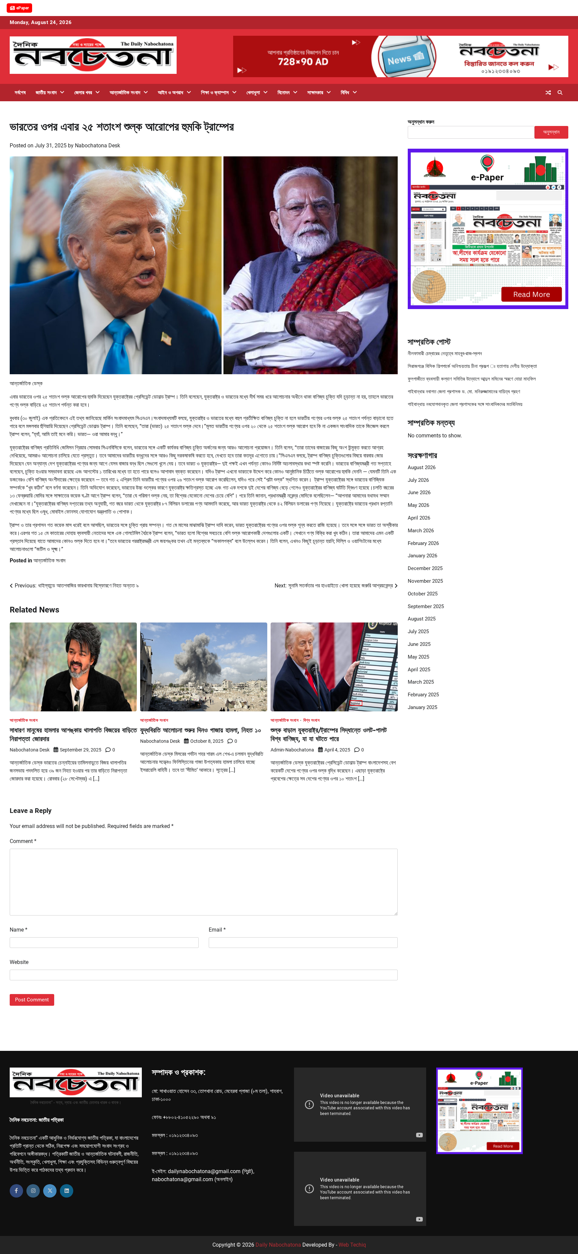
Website (19, 962)
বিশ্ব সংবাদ (311, 720)
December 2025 (425, 568)
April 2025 (419, 670)
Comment (23, 841)
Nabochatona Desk (97, 145)
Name (18, 930)
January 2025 (422, 707)
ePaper (22, 8)
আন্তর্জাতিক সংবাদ (125, 93)
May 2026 (418, 505)
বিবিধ (345, 93)
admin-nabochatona (292, 749)
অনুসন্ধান (551, 132)
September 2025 (426, 606)
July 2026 (418, 480)
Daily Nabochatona (278, 1245)
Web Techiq (352, 1245)
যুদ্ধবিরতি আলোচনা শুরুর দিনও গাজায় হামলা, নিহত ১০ (200, 730)
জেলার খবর (83, 93)
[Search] (560, 93)
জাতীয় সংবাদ (46, 93)
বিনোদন (284, 93)
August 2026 (422, 467)
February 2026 (423, 543)
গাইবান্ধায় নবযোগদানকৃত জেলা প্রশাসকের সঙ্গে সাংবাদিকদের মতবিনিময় (465, 404)
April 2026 (419, 518)
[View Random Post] (548, 93)
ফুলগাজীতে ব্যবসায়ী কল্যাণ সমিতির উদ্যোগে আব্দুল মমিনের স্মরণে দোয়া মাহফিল (472, 379)
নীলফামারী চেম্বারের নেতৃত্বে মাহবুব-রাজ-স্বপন (445, 354)
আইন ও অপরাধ (170, 93)
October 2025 (423, 594)
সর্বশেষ (20, 93)
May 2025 (418, 657)
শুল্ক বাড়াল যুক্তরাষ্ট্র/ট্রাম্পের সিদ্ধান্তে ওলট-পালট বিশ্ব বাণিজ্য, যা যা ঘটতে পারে (329, 734)
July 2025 (418, 632)
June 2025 (419, 644)
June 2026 (419, 493)
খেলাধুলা (253, 93)
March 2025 (421, 682)
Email (217, 930)
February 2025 (423, 695)
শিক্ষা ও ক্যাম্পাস (215, 93)
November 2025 (425, 581)
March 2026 (421, 531)
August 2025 (422, 619)
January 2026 (422, 556)
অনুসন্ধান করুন (421, 122)
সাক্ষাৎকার (315, 93)
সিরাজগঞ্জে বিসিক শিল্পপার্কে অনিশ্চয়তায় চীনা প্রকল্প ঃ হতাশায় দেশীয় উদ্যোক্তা (472, 366)
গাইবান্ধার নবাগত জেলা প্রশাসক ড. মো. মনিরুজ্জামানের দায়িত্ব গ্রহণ (464, 392)
